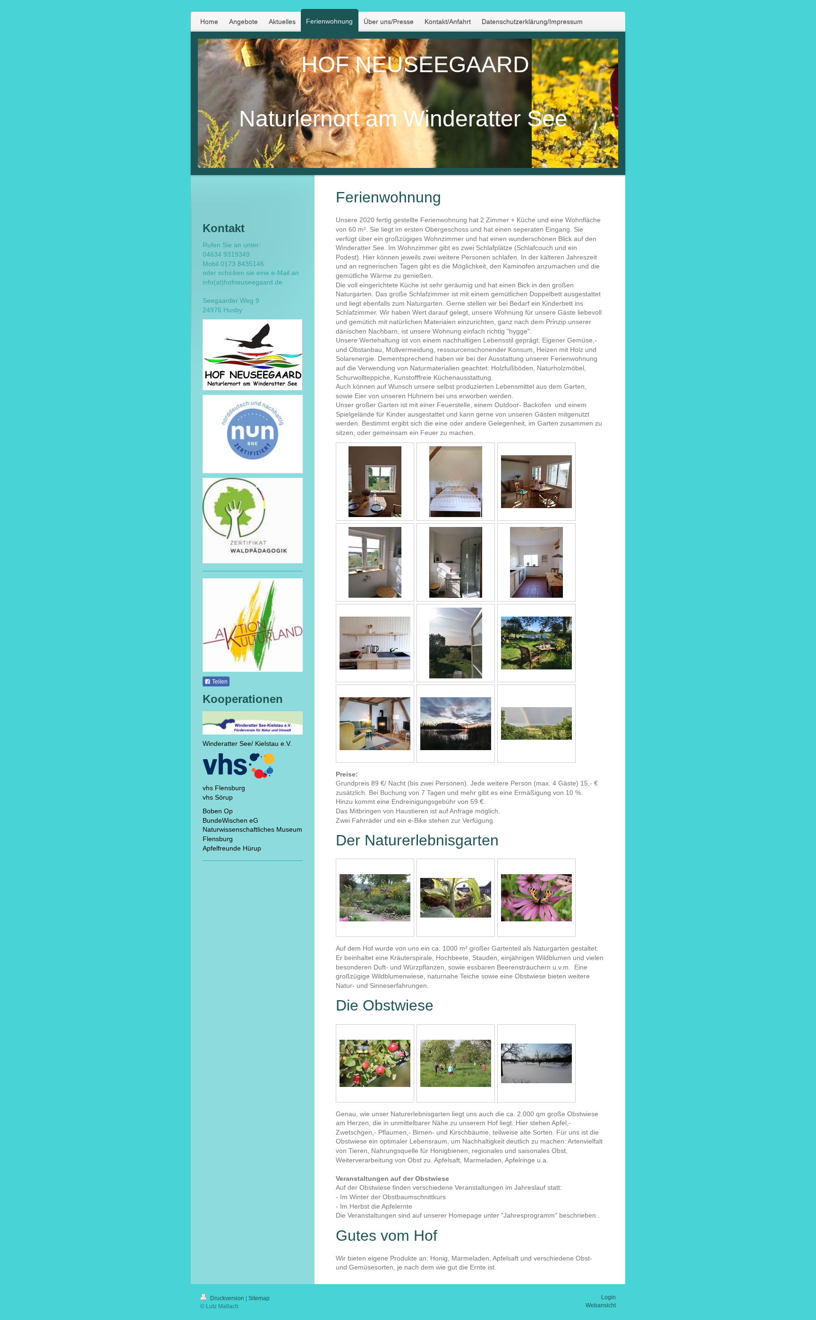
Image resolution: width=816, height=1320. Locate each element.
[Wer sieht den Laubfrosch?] (455, 898)
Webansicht (601, 1305)
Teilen (219, 681)
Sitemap (259, 1298)
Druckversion (227, 1298)
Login (608, 1297)
